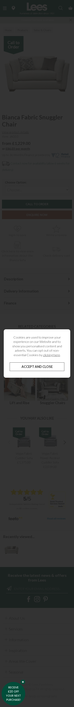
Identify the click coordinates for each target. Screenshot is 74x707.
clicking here (51, 355)
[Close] (23, 682)
